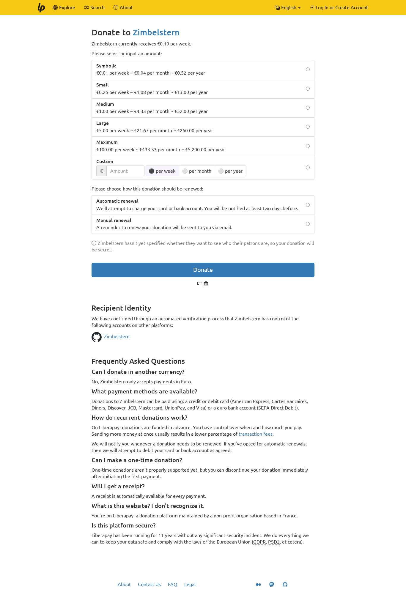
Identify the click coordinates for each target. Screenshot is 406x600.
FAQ (172, 584)
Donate (203, 269)
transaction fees (256, 434)
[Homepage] (41, 7)
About (124, 584)
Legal (190, 584)
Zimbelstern (156, 32)
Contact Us (149, 584)
